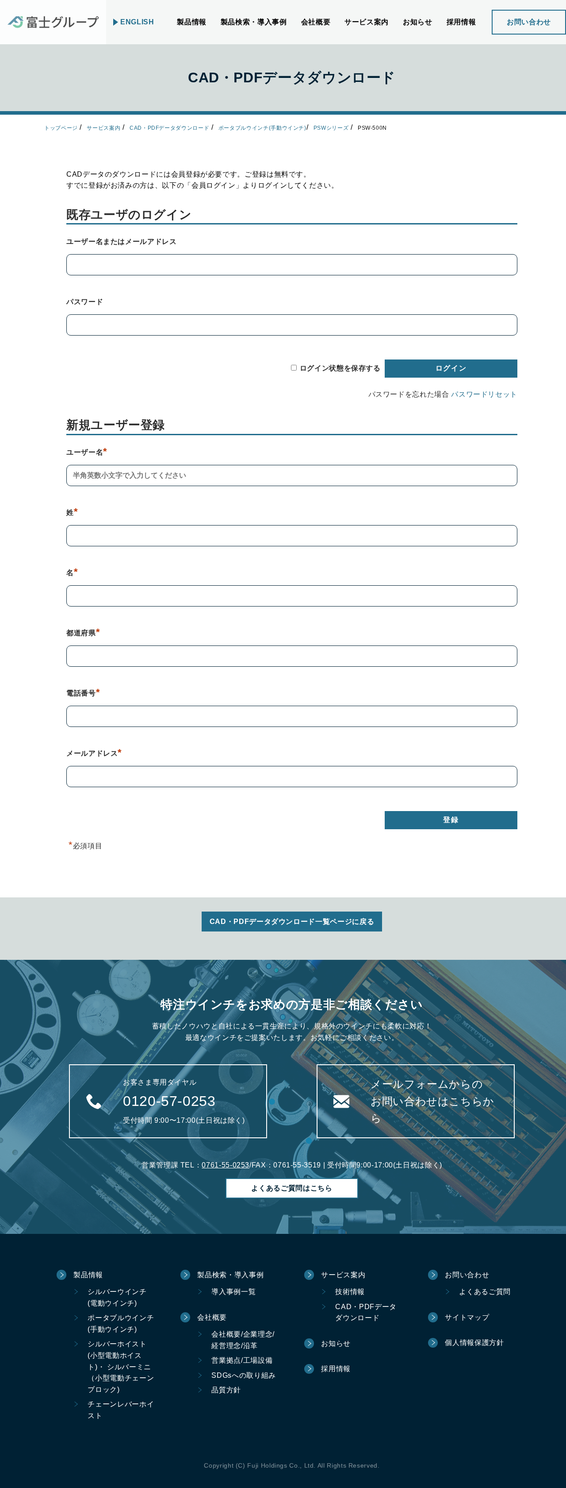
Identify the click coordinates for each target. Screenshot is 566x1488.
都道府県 (83, 633)
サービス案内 (103, 128)
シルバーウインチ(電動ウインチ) (117, 1297)
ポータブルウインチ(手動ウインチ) (262, 128)
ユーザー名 (86, 452)
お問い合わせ (529, 22)
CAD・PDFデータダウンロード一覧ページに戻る (292, 921)
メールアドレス (94, 753)
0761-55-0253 (225, 1165)
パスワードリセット (484, 394)
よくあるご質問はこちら (291, 1188)
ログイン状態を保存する (340, 368)
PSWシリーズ (331, 128)
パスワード (84, 301)
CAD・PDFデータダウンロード (169, 128)
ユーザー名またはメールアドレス (121, 241)
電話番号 (83, 693)
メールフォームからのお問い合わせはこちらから (432, 1101)
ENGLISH (137, 22)
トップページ (61, 128)
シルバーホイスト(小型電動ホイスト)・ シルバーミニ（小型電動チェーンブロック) (121, 1366)
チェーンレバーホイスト (121, 1409)
